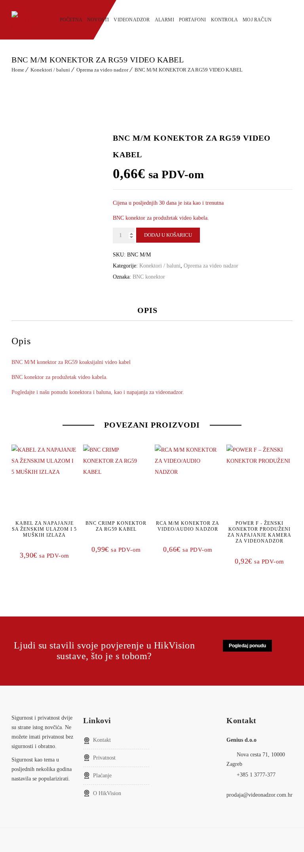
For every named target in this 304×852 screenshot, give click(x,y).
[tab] (153, 310)
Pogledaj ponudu (247, 645)
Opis (147, 310)
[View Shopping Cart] (290, 19)
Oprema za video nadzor (102, 70)
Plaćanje (102, 775)
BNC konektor (149, 277)
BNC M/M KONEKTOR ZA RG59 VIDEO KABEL (189, 70)
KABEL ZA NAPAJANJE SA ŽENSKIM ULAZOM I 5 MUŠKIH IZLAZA (44, 529)
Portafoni (192, 20)
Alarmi (164, 20)
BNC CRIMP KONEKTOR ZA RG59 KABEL (116, 526)
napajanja (137, 392)
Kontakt (102, 740)
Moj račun (257, 20)
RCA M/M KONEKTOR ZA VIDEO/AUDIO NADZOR (187, 526)
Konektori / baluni (50, 70)
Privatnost (104, 758)
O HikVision (107, 793)
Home (17, 70)
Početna (71, 20)
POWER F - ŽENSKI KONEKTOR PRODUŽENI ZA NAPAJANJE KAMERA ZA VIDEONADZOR (259, 532)
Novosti (98, 20)
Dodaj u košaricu (168, 235)
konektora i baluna (90, 392)
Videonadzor (132, 20)
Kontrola (224, 20)
